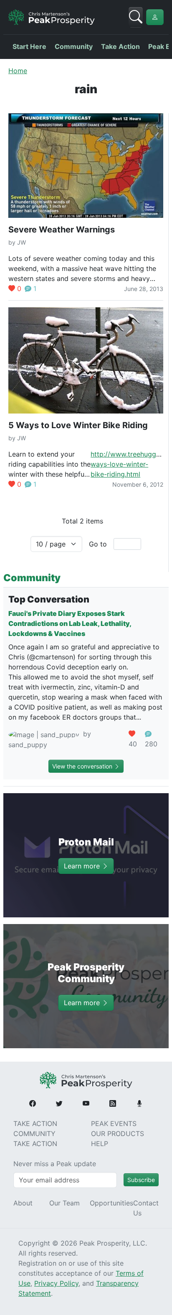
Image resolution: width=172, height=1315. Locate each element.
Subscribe (141, 1179)
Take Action (120, 46)
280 (151, 744)
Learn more (83, 866)
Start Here (29, 46)
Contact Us (146, 1208)
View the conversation (83, 766)
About (23, 1203)
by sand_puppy (49, 739)
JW (21, 242)
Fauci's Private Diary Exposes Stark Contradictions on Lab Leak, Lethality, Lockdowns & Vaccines (69, 623)
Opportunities (111, 1203)
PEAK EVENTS (114, 1123)
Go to (98, 544)
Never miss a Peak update (54, 1163)
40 (133, 744)
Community (74, 46)
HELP (99, 1143)
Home (17, 70)
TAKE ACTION (35, 1123)
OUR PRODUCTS (117, 1133)
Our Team (64, 1203)
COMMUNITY (34, 1133)
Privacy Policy (56, 1283)
